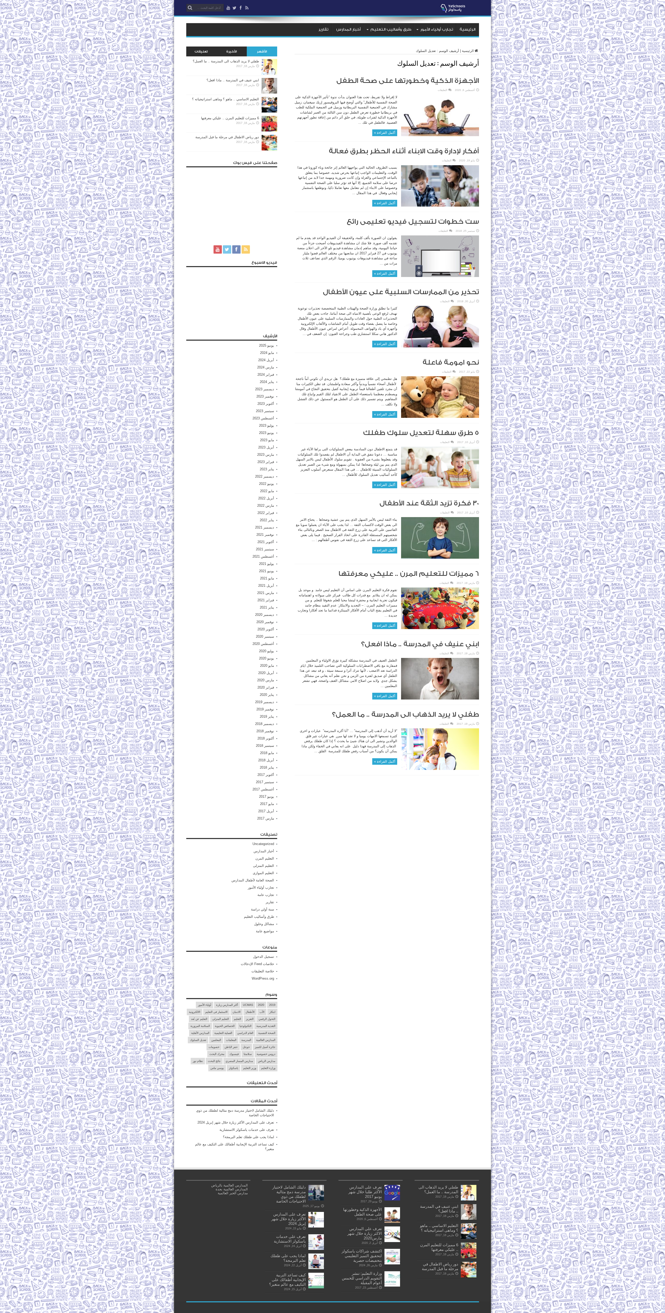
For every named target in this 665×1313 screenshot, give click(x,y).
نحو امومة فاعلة (451, 362)
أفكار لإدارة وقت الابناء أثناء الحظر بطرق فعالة (404, 151)
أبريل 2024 (266, 360)
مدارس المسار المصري (239, 1061)
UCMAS (248, 1004)
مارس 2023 (265, 455)
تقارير (323, 29)
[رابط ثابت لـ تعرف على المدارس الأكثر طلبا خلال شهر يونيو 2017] (392, 1199)
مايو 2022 (267, 491)
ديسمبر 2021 (264, 527)
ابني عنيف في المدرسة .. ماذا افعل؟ (420, 644)
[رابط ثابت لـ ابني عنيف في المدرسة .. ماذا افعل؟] (440, 698)
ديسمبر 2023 (264, 389)
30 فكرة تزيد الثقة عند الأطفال (429, 503)
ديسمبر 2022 (264, 476)
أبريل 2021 (266, 586)
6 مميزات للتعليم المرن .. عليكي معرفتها (408, 574)
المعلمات (231, 1039)
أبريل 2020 (266, 673)
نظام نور (198, 1061)
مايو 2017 (267, 804)
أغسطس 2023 (263, 418)
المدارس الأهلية (200, 1032)
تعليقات (201, 51)
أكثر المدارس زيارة (227, 1004)
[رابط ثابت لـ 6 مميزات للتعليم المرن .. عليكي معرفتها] (440, 628)
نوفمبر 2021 (265, 535)
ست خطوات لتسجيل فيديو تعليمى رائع (413, 222)
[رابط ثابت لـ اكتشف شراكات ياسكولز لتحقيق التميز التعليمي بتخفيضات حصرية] (392, 1263)
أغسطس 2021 (263, 556)
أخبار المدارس (348, 29)
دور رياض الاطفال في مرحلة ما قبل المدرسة (227, 137)
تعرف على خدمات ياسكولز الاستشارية (247, 1130)
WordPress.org (263, 978)
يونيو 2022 (266, 484)
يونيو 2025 (266, 345)
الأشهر (262, 51)
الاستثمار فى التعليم (216, 1011)
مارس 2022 (265, 505)
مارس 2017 (265, 818)
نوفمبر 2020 (265, 622)
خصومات (214, 1046)
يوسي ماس (217, 1068)
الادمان (236, 1011)
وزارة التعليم (268, 1068)
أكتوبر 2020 (265, 629)
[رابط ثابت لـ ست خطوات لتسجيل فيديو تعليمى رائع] (440, 276)
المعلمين (216, 1039)
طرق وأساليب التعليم (390, 29)
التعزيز (250, 1018)
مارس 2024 (265, 367)
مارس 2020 (265, 680)
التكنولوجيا (245, 1025)
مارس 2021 (265, 593)
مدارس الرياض (266, 1061)
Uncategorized (263, 844)
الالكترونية (194, 1011)
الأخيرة (231, 51)
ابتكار (272, 1011)
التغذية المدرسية (265, 1025)
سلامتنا (248, 1053)
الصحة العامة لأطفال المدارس (252, 880)
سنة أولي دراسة (262, 909)
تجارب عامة (265, 895)
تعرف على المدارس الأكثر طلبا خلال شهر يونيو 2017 (365, 1192)
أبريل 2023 (266, 447)
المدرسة (246, 1039)
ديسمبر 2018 (264, 724)
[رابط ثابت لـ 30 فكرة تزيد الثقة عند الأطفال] (440, 557)
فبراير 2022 (265, 513)
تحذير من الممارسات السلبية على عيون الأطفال (401, 292)
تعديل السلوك (198, 1039)
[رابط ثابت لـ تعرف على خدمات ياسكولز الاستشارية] (316, 1249)
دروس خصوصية (266, 1053)
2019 (272, 1004)
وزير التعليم (249, 1068)
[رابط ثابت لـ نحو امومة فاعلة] (440, 417)
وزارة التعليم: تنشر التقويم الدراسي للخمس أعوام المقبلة (362, 1278)
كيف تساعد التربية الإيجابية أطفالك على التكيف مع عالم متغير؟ (287, 1279)
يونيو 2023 (266, 433)
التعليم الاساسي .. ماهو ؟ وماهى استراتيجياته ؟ (225, 99)
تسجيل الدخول (263, 957)
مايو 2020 (267, 666)
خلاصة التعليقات (262, 971)
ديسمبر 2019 (264, 702)
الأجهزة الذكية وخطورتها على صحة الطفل (407, 81)
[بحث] (190, 8)
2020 (261, 1004)
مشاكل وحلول (264, 924)
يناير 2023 (267, 469)
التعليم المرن (264, 858)
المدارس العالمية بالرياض (229, 1185)
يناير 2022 (267, 520)
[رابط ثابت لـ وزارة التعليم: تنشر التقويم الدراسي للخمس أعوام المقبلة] (392, 1286)
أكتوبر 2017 (265, 775)
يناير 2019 (267, 716)
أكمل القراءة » (384, 133)
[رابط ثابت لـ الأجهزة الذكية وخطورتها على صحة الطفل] (440, 135)
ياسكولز (233, 1068)
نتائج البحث (214, 1061)
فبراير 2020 (265, 687)
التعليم (237, 1018)
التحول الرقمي (266, 1018)
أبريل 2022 (266, 498)
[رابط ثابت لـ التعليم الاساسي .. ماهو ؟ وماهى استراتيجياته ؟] (269, 111)
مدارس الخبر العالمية (233, 1193)
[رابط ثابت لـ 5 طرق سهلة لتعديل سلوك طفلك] (440, 487)
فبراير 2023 (265, 462)
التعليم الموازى (263, 873)
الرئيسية (467, 29)
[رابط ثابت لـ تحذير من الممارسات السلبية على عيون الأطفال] (440, 346)
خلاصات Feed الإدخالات (257, 964)
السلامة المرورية (200, 1025)
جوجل (246, 1046)
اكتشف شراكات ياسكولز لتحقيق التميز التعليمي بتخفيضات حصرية (362, 1256)
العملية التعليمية (223, 1032)
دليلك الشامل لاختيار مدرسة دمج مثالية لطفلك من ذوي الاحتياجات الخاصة (289, 1194)
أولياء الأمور (204, 1004)
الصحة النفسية (266, 1032)
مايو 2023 (267, 440)
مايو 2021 (267, 578)
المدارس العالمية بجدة (232, 1189)
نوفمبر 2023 (265, 396)
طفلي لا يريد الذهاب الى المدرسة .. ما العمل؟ (405, 714)
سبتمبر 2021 (265, 549)
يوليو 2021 (266, 564)
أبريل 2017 (266, 811)
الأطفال (250, 1011)
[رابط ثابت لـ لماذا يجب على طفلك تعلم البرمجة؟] (316, 1268)
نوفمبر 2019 (265, 709)
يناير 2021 (267, 607)
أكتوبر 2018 (265, 738)
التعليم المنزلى (263, 866)
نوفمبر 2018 (265, 731)
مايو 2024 (267, 353)
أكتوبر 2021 (265, 542)
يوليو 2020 (266, 651)
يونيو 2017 (266, 797)
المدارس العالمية (265, 1039)
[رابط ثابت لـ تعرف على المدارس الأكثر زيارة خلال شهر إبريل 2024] (316, 1226)
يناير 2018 (267, 767)
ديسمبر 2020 (264, 615)
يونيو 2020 (266, 658)
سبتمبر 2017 (265, 782)
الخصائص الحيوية (225, 1025)
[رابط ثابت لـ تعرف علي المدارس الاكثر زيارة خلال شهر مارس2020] (392, 1241)
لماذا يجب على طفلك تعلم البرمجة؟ (248, 1137)
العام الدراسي (245, 1032)
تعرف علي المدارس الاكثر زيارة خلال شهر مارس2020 (364, 1233)
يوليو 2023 (266, 425)
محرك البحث (216, 1053)
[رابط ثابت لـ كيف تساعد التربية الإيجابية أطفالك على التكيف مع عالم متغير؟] (316, 1287)
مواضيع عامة (265, 931)
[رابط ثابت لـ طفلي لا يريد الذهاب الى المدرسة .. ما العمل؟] (440, 769)
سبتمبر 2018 (265, 746)
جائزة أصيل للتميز (265, 1046)
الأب (262, 1011)
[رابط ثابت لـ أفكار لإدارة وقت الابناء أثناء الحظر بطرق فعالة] (440, 205)
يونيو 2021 (266, 571)
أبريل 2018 (266, 760)
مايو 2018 (267, 753)
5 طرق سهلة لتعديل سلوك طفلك (418, 433)
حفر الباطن (231, 1046)
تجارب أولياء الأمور (436, 29)
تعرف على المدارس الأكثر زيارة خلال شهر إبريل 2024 (235, 1122)
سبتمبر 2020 (265, 636)
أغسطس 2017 (263, 789)
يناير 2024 (267, 382)
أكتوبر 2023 (265, 404)
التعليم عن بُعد (199, 1018)
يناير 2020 (267, 695)
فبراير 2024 (265, 375)
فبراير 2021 (265, 600)
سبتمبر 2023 (265, 411)
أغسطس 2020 (263, 644)
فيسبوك (234, 1053)
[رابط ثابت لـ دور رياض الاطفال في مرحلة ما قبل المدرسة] (269, 149)
